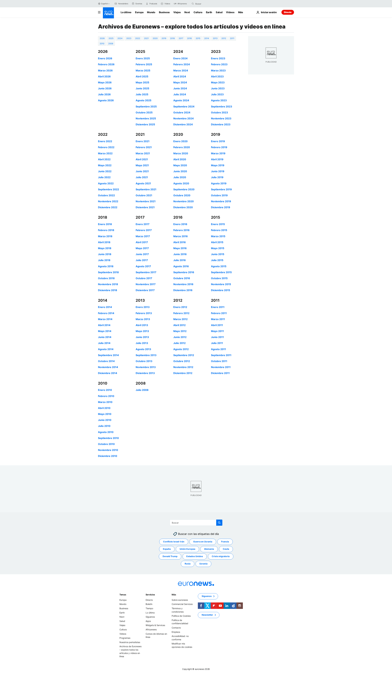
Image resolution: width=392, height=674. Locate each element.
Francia (225, 541)
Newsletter (207, 614)
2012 (223, 38)
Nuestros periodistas (129, 642)
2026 (102, 38)
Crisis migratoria (221, 556)
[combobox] (208, 3)
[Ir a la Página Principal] (108, 12)
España (167, 549)
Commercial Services (182, 604)
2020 (155, 38)
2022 (137, 38)
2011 (232, 38)
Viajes (177, 12)
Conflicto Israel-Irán (173, 541)
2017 (181, 38)
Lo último (126, 12)
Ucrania (203, 563)
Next (187, 12)
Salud (219, 12)
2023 (128, 38)
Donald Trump (170, 556)
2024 (119, 38)
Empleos (176, 631)
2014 (206, 38)
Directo (288, 12)
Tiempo (149, 608)
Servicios (150, 594)
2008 (110, 43)
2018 (172, 38)
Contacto (176, 627)
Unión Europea (187, 549)
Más (174, 594)
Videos (230, 12)
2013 (215, 38)
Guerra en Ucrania (202, 541)
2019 (164, 38)
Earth (209, 12)
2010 (102, 43)
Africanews (151, 629)
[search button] (192, 3)
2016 (189, 38)
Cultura (198, 12)
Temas (122, 594)
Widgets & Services (155, 625)
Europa (139, 12)
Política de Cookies (181, 616)
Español (104, 3)
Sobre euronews (180, 599)
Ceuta (226, 549)
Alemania (209, 549)
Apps (148, 621)
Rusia (187, 563)
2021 (146, 38)
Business (164, 12)
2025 (111, 38)
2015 (198, 38)
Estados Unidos (194, 556)
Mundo (151, 12)
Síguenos (150, 616)
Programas (124, 638)
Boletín (149, 604)
